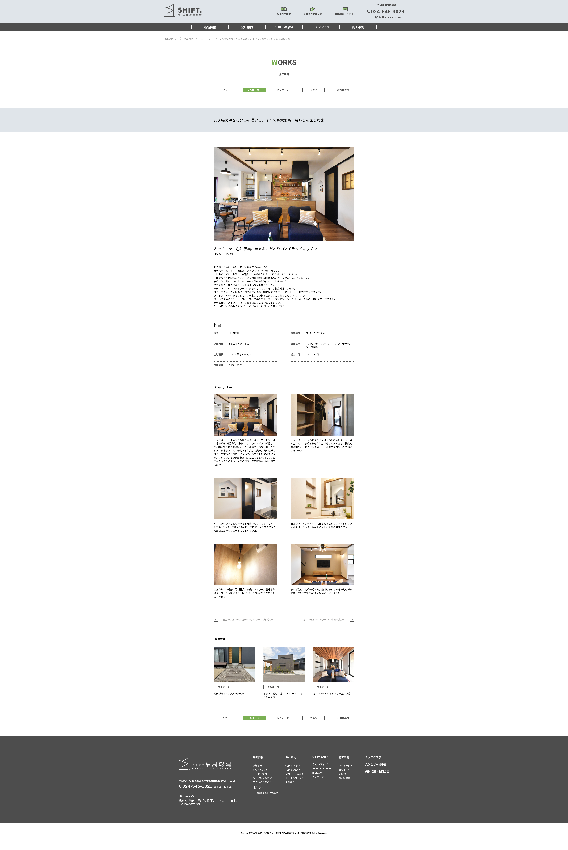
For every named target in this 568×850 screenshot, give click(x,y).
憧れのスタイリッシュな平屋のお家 (332, 693)
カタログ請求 (284, 14)
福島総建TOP (171, 38)
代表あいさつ (292, 765)
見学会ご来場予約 (312, 14)
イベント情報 (260, 773)
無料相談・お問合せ (345, 14)
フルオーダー (206, 38)
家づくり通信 (260, 769)
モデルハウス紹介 (262, 782)
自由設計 (317, 772)
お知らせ (257, 765)
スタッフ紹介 (292, 769)
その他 (313, 90)
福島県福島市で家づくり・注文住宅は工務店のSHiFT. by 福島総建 (280, 832)
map (231, 781)
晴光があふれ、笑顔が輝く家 (229, 693)
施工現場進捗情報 (262, 778)
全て (224, 90)
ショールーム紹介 (294, 773)
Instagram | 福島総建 (267, 792)
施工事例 (358, 27)
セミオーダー (284, 90)
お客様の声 (343, 90)
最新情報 (210, 27)
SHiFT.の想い (284, 27)
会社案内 (247, 27)
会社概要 (290, 782)
